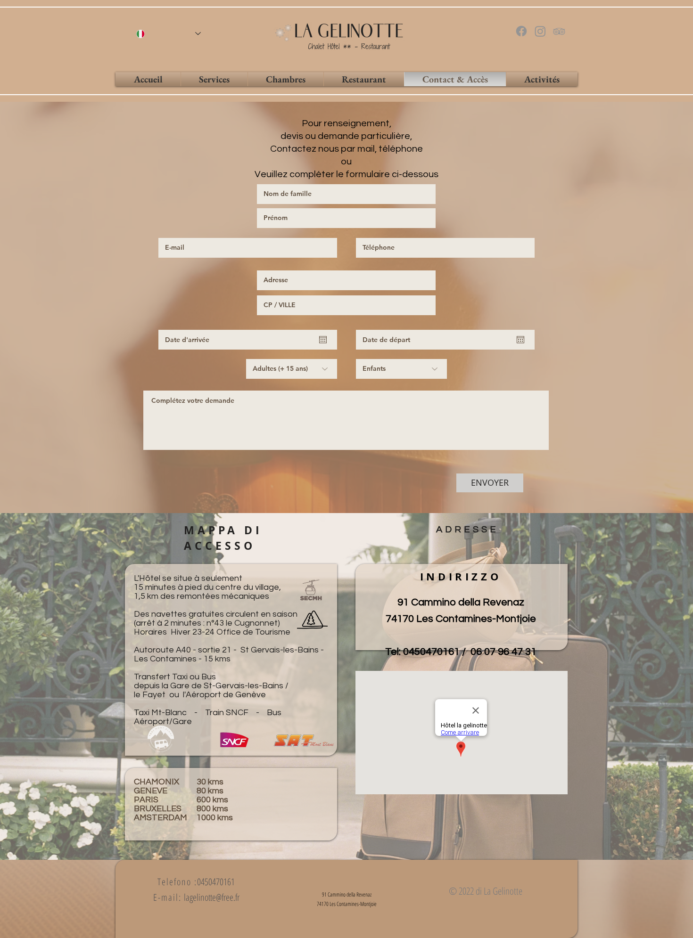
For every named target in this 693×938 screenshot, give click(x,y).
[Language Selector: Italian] (168, 33)
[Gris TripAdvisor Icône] (559, 31)
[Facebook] (521, 31)
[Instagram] (540, 31)
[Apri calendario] (323, 339)
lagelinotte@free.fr (211, 897)
